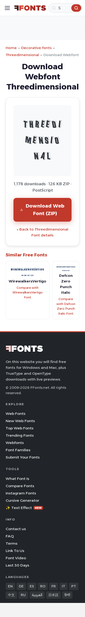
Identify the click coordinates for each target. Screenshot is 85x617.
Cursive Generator (22, 500)
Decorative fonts (36, 48)
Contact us (16, 529)
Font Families (18, 450)
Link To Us (15, 550)
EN (10, 586)
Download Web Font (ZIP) (45, 209)
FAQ (10, 536)
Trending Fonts (20, 435)
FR (53, 586)
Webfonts (15, 442)
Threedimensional (22, 55)
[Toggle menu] (7, 8)
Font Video (16, 558)
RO (42, 586)
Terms (11, 543)
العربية (37, 595)
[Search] (76, 8)
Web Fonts (16, 413)
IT (63, 586)
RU (23, 595)
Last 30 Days (17, 565)
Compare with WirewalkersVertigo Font (28, 292)
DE (21, 586)
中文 (11, 595)
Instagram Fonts (21, 493)
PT (73, 586)
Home (11, 48)
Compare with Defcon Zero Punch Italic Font (65, 306)
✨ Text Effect (24, 507)
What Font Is (17, 478)
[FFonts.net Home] (30, 8)
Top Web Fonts (20, 428)
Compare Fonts (20, 486)
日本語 (53, 595)
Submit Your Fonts (23, 457)
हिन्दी (67, 595)
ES (32, 586)
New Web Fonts (20, 421)
